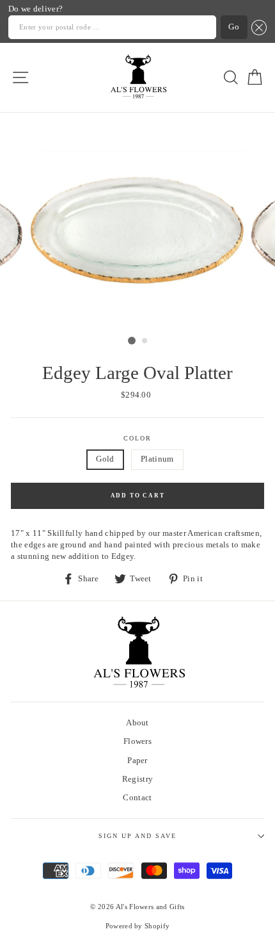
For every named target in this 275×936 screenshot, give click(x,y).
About (137, 722)
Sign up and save (137, 835)
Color (137, 438)
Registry (137, 779)
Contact (137, 797)
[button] (257, 27)
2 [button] (145, 341)
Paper (137, 760)
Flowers (137, 741)
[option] (138, 221)
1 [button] (132, 340)
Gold (105, 459)
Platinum (157, 459)
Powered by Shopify (138, 926)
